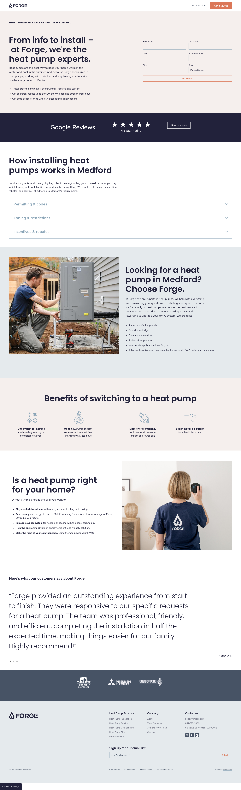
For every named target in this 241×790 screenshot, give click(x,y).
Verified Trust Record (165, 769)
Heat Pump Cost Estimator (122, 727)
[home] (18, 5)
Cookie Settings (10, 786)
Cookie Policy (114, 769)
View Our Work (154, 723)
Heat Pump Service (118, 723)
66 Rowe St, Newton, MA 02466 (201, 727)
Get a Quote (221, 6)
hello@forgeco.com (194, 718)
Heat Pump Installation (120, 718)
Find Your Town (116, 736)
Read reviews (179, 125)
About (150, 718)
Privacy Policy (129, 769)
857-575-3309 (198, 5)
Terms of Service (145, 769)
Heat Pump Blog (117, 732)
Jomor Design (227, 769)
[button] (10, 661)
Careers (151, 732)
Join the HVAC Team (157, 727)
